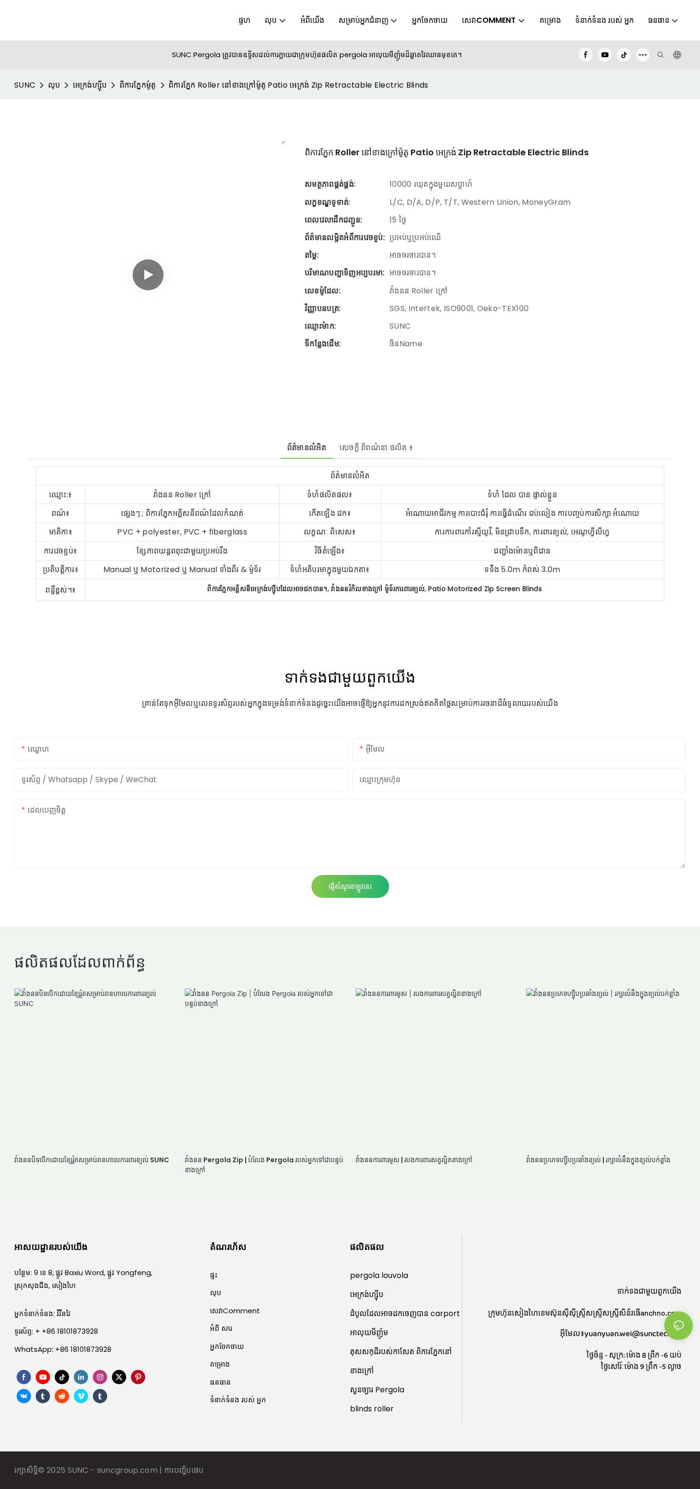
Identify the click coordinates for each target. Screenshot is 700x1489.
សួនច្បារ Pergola (377, 1389)
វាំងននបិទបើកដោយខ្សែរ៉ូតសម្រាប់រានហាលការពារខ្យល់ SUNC (91, 1160)
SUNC (24, 85)
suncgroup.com (128, 1470)
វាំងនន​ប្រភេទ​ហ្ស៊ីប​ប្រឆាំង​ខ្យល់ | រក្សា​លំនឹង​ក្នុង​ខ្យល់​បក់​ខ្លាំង (598, 1160)
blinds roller (372, 1408)
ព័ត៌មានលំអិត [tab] (306, 447)
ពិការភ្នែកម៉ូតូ (138, 85)
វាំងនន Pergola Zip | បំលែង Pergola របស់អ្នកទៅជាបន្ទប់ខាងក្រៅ (264, 1165)
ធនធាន (220, 1382)
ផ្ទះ (214, 1275)
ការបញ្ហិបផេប (183, 1470)
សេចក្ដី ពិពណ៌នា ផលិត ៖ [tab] (376, 447)
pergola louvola (379, 1275)
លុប (54, 85)
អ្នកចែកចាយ (227, 1346)
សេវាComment (235, 1311)
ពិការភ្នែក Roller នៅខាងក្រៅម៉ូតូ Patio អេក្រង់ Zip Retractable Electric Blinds (299, 85)
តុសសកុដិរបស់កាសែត (383, 1351)
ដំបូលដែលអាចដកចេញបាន (390, 1313)
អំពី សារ (221, 1328)
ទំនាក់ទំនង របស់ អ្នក (238, 1400)
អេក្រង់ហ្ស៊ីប (90, 85)
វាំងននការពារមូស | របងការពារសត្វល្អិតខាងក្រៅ (414, 1160)
